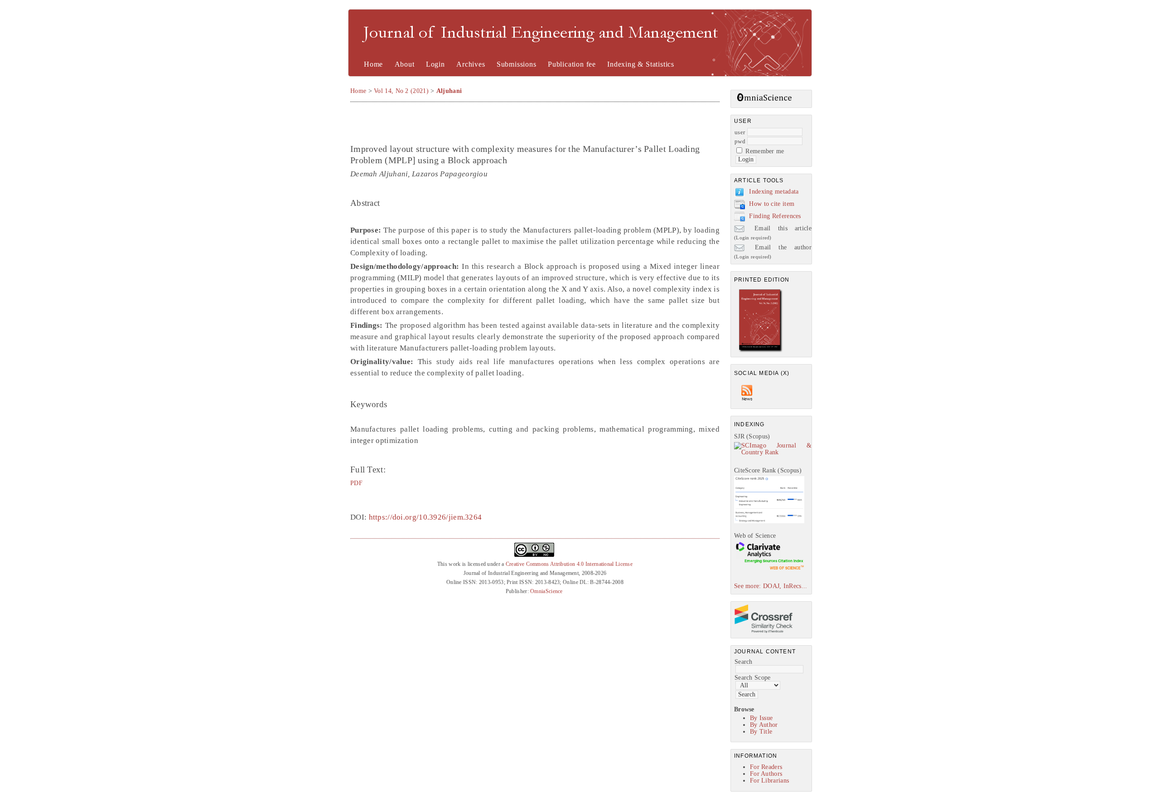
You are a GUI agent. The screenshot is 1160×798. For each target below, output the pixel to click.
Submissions (516, 64)
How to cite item (771, 203)
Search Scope (753, 677)
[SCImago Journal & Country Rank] (773, 452)
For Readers (766, 767)
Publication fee (572, 64)
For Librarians (769, 780)
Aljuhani (449, 91)
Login (435, 64)
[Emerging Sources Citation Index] (769, 569)
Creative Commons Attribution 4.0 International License (569, 564)
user (740, 132)
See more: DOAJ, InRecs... (770, 586)
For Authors (766, 773)
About (405, 64)
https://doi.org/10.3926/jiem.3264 (425, 517)
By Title (761, 731)
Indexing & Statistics (640, 64)
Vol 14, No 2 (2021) (401, 91)
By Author (764, 724)
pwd (740, 141)
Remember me (764, 151)
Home (373, 64)
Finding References (775, 216)
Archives (470, 64)
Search (744, 661)
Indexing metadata (773, 191)
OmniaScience (546, 591)
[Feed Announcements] (747, 402)
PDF (356, 483)
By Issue (761, 718)
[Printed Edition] (760, 351)
